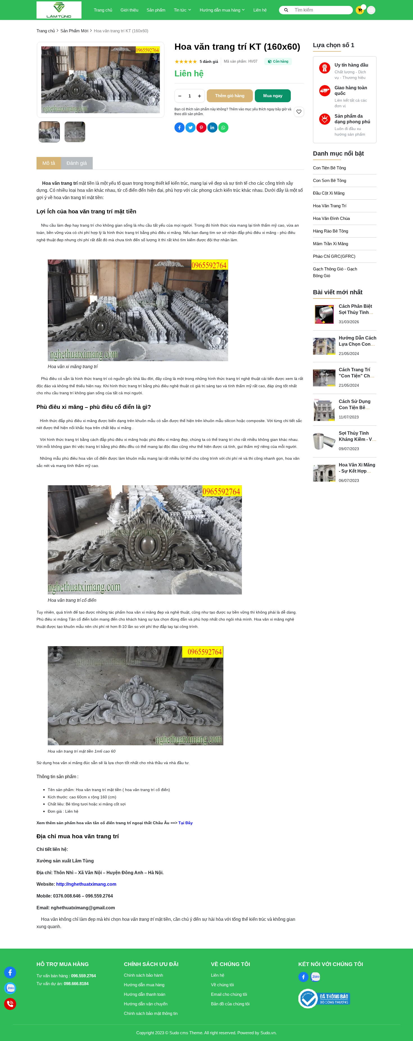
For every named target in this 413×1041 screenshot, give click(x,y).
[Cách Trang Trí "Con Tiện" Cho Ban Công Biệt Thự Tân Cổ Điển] (324, 378)
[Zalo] (10, 988)
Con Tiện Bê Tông (329, 167)
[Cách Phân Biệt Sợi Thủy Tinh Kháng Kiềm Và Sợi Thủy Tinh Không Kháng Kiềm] (324, 314)
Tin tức (180, 10)
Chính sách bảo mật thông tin (151, 1013)
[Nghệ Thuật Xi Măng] (10, 972)
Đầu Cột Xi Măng (328, 193)
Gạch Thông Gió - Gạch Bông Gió (335, 272)
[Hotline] (10, 1004)
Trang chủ (103, 10)
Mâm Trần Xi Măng (330, 243)
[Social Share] (179, 127)
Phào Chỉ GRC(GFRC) (334, 256)
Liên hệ (260, 10)
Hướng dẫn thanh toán (144, 994)
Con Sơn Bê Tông (329, 180)
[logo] (59, 10)
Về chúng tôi (222, 984)
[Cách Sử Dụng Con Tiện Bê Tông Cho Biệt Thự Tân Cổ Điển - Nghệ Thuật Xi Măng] (324, 409)
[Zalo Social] (315, 977)
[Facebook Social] (303, 977)
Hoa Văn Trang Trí (329, 205)
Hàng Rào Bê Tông (330, 231)
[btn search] (286, 9)
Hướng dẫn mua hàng (220, 10)
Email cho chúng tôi (229, 994)
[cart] (360, 10)
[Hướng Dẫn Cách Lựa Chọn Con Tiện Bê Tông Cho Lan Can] (324, 346)
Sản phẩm (156, 10)
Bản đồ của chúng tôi (230, 1003)
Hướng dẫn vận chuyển (145, 1003)
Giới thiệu (129, 10)
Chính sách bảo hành (143, 975)
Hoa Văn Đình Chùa (331, 218)
